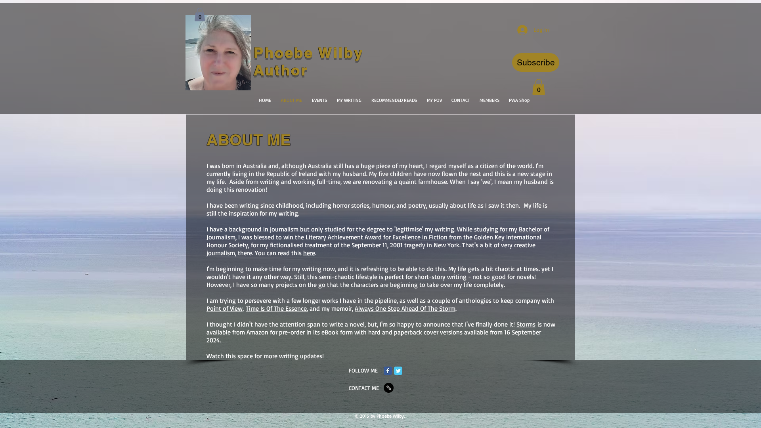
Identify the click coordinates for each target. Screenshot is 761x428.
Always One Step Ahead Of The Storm (405, 308)
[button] (535, 62)
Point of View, (225, 308)
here (309, 253)
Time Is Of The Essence (276, 308)
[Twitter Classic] (398, 371)
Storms (525, 324)
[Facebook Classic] (388, 371)
